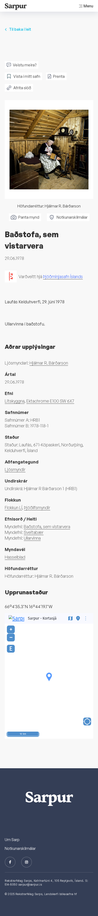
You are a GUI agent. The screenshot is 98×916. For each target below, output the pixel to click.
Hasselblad (15, 557)
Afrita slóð (22, 87)
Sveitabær (34, 532)
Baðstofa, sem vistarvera (47, 526)
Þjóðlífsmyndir (37, 507)
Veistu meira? (24, 65)
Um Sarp (12, 839)
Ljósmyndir (15, 469)
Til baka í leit (20, 29)
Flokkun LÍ (13, 507)
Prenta (59, 76)
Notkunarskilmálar (72, 217)
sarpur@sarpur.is (30, 884)
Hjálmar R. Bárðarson (48, 362)
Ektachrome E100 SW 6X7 (50, 401)
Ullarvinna (32, 538)
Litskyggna (14, 401)
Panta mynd (28, 217)
